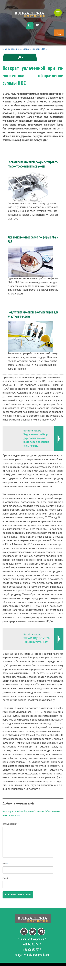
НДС (44, 49)
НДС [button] (19, 57)
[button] (59, 33)
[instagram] (41, 931)
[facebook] (24, 931)
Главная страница (12, 49)
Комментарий (11, 824)
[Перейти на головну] (30, 13)
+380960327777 (32, 950)
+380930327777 (32, 944)
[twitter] (32, 931)
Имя (6, 863)
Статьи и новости (31, 49)
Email (6, 878)
